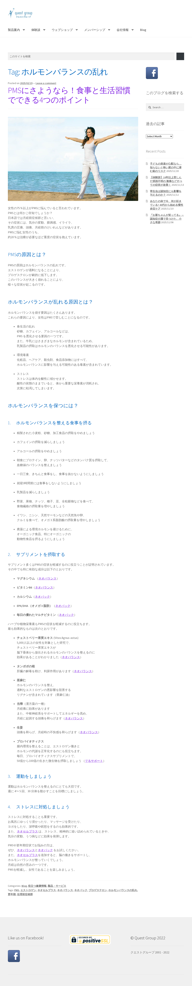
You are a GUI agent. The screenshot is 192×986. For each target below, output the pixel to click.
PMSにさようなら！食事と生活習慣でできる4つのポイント (69, 95)
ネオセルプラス (27, 831)
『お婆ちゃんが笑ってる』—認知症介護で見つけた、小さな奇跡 (167, 218)
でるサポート (94, 761)
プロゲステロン (98, 890)
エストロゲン (28, 890)
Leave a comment (46, 83)
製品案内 (14, 30)
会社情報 (123, 30)
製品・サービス (57, 886)
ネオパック (42, 596)
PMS (16, 890)
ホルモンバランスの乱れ (122, 890)
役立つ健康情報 (37, 886)
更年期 (12, 894)
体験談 (35, 30)
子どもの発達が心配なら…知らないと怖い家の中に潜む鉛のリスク (166, 167)
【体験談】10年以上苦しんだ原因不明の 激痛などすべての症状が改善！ (166, 181)
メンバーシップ (94, 30)
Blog (143, 30)
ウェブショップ (62, 30)
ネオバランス (47, 578)
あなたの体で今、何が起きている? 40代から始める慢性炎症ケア (166, 204)
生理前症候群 (25, 894)
